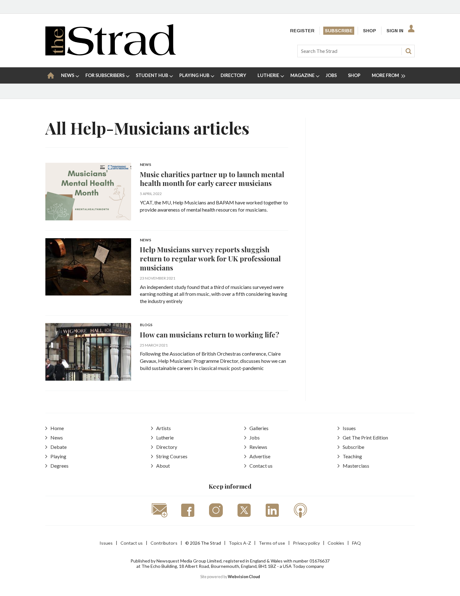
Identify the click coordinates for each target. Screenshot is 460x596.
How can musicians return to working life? (209, 334)
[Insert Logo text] (110, 53)
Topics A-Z (240, 543)
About (163, 466)
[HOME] (50, 75)
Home (57, 428)
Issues (349, 428)
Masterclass (356, 466)
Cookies (336, 543)
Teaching (352, 456)
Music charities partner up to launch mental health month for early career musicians (212, 178)
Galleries (258, 428)
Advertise (259, 456)
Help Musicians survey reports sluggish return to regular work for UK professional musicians (210, 258)
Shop (369, 30)
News (145, 165)
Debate (58, 447)
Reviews (258, 447)
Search (408, 51)
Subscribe (339, 30)
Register (302, 30)
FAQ (356, 543)
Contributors (164, 543)
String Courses (171, 456)
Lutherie (165, 437)
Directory (166, 447)
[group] (386, 75)
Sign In (394, 30)
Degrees (59, 466)
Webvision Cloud (244, 576)
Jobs (254, 437)
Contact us (261, 466)
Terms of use (272, 543)
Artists (163, 428)
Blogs (146, 325)
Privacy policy (306, 543)
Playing (58, 456)
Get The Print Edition (365, 437)
